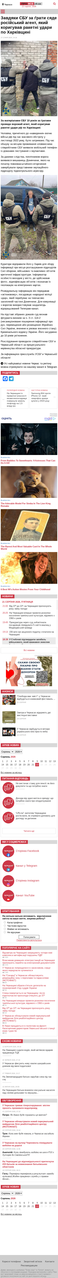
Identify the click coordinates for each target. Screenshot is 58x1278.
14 (2, 764)
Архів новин (10, 745)
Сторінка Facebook (27, 850)
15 (7, 764)
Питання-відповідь (15, 778)
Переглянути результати (29, 940)
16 (11, 764)
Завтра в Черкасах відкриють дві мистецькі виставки (34, 713)
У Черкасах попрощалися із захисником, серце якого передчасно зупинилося (26, 969)
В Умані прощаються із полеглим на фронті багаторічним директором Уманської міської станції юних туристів (28, 1028)
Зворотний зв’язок (33, 1261)
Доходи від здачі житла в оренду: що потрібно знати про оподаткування (34, 799)
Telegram (52, 367)
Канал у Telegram (26, 865)
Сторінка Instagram (27, 880)
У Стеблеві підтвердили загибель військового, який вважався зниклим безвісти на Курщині (29, 642)
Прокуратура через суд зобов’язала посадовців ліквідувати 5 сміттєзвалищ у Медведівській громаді (30, 625)
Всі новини (29, 650)
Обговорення (11, 1100)
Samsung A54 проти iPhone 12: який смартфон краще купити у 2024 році (41, 397)
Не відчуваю (13, 932)
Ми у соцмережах (14, 842)
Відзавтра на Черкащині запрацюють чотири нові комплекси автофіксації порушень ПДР (27, 953)
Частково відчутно (16, 926)
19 (24, 764)
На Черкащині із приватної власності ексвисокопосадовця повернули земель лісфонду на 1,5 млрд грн (17, 399)
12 (50, 761)
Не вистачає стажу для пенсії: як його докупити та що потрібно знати (35, 784)
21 (33, 764)
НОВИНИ (7, 596)
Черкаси (8, 4)
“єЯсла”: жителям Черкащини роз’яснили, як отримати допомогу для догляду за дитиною (35, 816)
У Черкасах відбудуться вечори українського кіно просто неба (33, 730)
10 (41, 761)
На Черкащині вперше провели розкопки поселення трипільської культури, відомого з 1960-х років (32, 615)
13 (54, 761)
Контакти (49, 1261)
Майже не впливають (18, 929)
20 (28, 764)
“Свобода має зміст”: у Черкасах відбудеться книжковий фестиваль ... (36, 697)
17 (15, 764)
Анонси (7, 691)
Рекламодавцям (29, 1265)
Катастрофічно (14, 922)
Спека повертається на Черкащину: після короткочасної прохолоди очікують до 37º (23, 994)
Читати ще (29, 831)
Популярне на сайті (16, 948)
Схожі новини (11, 1041)
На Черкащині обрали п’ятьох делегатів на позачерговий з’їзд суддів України (24, 986)
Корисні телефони (11, 1261)
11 (46, 761)
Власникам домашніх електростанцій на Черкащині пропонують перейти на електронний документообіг (28, 961)
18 (20, 764)
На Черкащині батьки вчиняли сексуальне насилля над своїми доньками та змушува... (28, 1091)
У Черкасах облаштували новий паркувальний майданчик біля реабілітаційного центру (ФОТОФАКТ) (26, 1018)
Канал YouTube (25, 895)
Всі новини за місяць (11, 772)
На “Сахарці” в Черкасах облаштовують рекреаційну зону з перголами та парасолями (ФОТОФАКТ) (25, 978)
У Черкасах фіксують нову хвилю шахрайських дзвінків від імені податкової (26, 1064)
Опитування (10, 911)
